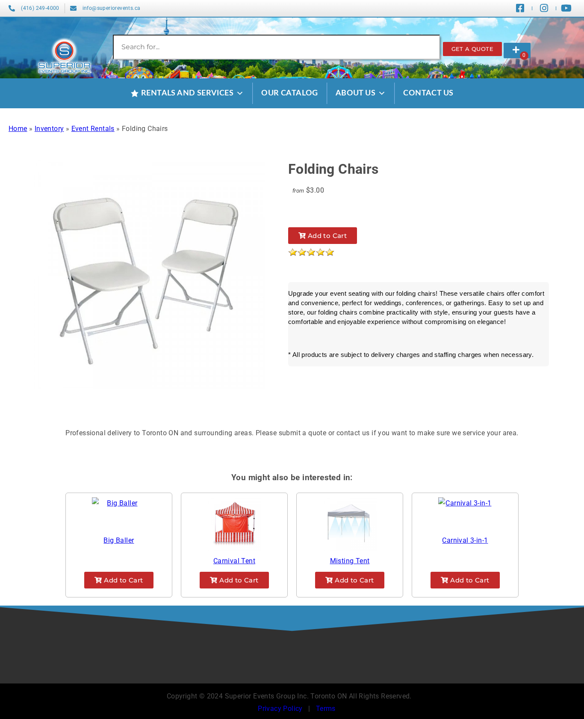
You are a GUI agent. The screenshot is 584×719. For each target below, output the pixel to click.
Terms (326, 708)
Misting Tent (350, 561)
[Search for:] (276, 47)
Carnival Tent (234, 561)
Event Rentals (93, 129)
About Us (355, 93)
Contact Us (428, 93)
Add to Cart (326, 236)
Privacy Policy (280, 708)
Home (18, 129)
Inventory (49, 129)
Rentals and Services (187, 93)
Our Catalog (289, 93)
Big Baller (118, 540)
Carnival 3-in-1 (465, 540)
